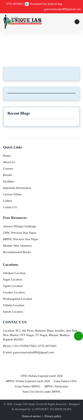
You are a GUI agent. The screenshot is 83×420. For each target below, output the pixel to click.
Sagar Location (12, 279)
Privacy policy (53, 416)
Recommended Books (17, 252)
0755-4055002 (14, 3)
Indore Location (13, 311)
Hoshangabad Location (17, 298)
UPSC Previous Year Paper (19, 232)
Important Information (17, 187)
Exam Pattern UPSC (65, 381)
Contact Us (10, 207)
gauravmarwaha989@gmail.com (62, 9)
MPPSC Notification (56, 386)
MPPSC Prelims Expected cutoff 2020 (28, 381)
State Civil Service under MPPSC (41, 391)
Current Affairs (12, 194)
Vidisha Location (13, 305)
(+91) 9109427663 (24, 346)
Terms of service (31, 416)
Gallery (7, 200)
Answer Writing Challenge (19, 226)
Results (7, 175)
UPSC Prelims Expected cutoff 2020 (41, 376)
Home (33, 46)
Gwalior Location (14, 292)
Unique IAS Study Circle (28, 404)
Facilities (8, 181)
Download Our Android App (46, 3)
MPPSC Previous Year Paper (20, 239)
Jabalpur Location (14, 273)
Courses (8, 168)
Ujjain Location (13, 286)
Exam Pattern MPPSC (27, 386)
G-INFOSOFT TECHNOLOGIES (51, 409)
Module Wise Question (17, 245)
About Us (9, 162)
